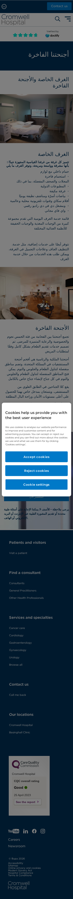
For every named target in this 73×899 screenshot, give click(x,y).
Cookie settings (36, 484)
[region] (36, 449)
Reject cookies (36, 471)
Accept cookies (37, 457)
